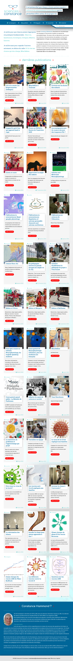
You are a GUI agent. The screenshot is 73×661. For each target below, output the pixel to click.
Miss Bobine (55, 349)
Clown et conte (11, 172)
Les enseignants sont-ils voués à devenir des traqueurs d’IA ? (59, 130)
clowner (63, 23)
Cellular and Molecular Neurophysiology (57, 174)
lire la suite (9, 100)
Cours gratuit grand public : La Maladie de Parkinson (13, 399)
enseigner (12, 23)
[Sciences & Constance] (13, 15)
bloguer (37, 23)
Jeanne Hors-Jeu (12, 263)
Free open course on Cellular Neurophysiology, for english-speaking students (13, 352)
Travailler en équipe (36, 440)
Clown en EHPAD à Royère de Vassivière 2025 (36, 130)
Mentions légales (55, 658)
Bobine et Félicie (12, 308)
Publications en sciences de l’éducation (57, 217)
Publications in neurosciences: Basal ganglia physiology (13, 217)
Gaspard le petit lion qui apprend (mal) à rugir (13, 130)
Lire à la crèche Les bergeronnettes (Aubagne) (12, 87)
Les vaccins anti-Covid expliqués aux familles (36, 488)
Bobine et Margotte (35, 308)
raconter (50, 23)
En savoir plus (19, 624)
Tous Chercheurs (57, 397)
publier (25, 23)
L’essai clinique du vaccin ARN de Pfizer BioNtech (13, 579)
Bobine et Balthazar (58, 308)
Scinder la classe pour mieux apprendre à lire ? (36, 534)
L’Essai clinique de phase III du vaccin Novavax (58, 534)
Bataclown (60, 645)
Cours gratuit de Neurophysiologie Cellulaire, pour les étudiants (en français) (35, 352)
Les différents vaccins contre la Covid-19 (35, 579)
